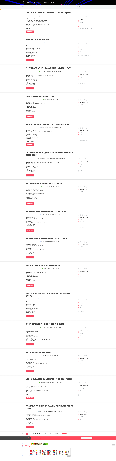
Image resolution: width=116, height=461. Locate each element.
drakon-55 (82, 22)
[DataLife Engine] (23, 2)
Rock (86, 28)
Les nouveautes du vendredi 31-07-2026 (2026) (49, 379)
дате (36, 6)
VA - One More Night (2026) (39, 352)
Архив (52, 2)
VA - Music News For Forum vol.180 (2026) (46, 211)
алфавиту (54, 6)
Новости (29, 2)
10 (46, 433)
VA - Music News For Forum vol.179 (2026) (46, 238)
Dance (83, 28)
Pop (80, 28)
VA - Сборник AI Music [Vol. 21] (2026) (44, 183)
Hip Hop (90, 28)
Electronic (84, 55)
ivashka (81, 49)
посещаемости (48, 6)
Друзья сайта (37, 2)
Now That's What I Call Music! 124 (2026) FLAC (48, 68)
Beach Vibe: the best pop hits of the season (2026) (48, 295)
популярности (41, 6)
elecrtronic (86, 140)
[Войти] (92, 2)
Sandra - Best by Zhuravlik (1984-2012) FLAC (48, 124)
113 (50, 433)
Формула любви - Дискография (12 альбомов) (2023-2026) (49, 154)
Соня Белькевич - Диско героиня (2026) (46, 324)
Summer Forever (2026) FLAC (40, 96)
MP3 (81, 55)
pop (83, 140)
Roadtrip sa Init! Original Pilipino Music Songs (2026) (49, 407)
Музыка (81, 47)
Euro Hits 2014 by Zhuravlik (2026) (43, 265)
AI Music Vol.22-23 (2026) (38, 40)
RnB (88, 28)
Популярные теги (82, 6)
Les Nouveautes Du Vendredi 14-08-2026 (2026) (49, 13)
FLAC (81, 83)
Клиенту (46, 2)
